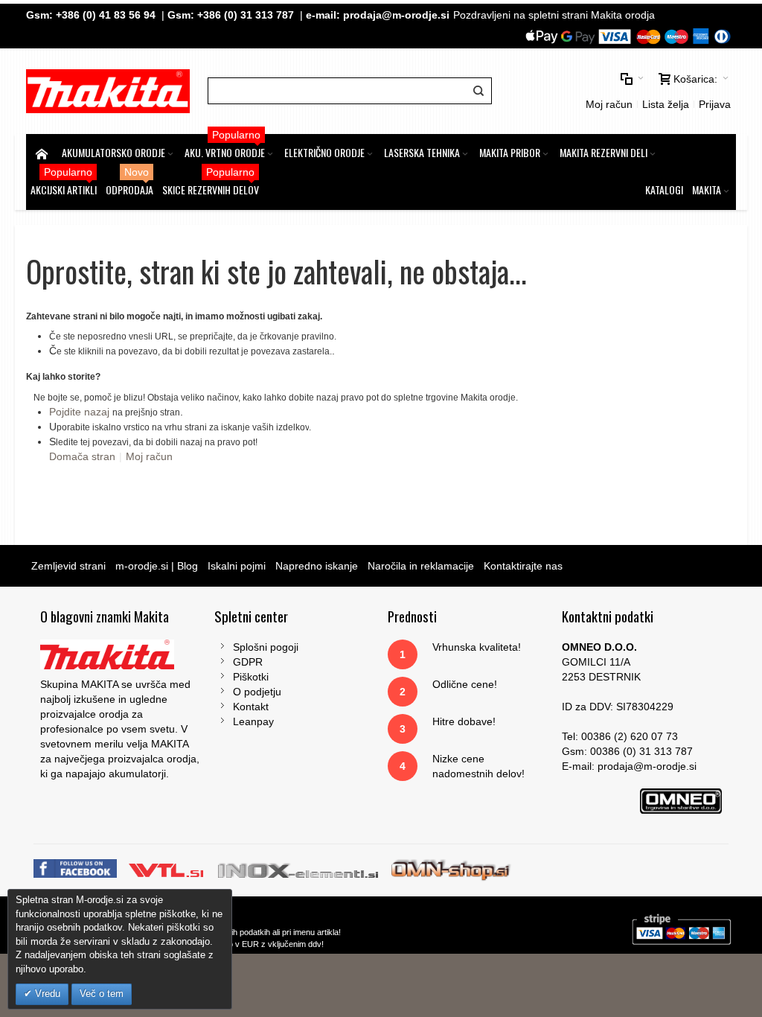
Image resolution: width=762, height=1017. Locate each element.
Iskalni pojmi (237, 566)
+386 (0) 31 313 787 (245, 15)
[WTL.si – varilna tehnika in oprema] (167, 869)
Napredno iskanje (316, 566)
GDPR (248, 662)
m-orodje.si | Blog (156, 566)
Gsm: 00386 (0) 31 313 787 (627, 751)
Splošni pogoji (265, 647)
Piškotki (251, 677)
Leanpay (253, 721)
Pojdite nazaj (79, 412)
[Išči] (478, 90)
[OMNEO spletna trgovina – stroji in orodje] (451, 869)
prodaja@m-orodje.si (396, 15)
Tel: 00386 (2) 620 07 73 (620, 736)
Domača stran (82, 456)
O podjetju (257, 692)
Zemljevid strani (68, 566)
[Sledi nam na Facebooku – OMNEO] (76, 869)
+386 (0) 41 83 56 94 (106, 15)
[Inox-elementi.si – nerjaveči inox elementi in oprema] (299, 869)
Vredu (46, 993)
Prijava (715, 104)
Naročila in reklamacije (421, 566)
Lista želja (665, 104)
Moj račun (609, 104)
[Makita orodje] (107, 91)
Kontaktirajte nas (523, 566)
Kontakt (251, 706)
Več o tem (102, 993)
